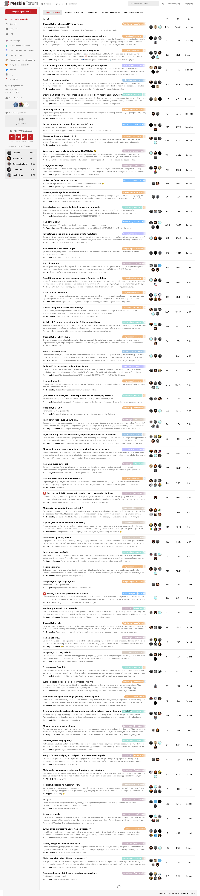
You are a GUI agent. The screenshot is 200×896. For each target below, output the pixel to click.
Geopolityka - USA (52, 407)
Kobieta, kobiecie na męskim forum (61, 785)
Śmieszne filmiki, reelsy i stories (60, 180)
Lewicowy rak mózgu (54, 109)
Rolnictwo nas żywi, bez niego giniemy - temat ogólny (71, 696)
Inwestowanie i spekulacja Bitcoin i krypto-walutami (70, 234)
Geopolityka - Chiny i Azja (56, 337)
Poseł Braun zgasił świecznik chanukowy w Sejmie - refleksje (75, 278)
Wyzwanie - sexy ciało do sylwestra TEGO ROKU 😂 (69, 151)
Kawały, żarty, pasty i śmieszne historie (67, 593)
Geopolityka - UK (52, 623)
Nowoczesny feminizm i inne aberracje (63, 307)
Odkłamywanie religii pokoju (57, 740)
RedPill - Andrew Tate (54, 351)
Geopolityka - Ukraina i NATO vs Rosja (63, 24)
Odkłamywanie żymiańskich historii (61, 192)
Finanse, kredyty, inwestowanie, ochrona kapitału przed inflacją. (76, 449)
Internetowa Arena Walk (55, 552)
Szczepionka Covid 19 (54, 667)
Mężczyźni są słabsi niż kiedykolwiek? (63, 508)
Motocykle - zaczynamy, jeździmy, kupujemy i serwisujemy (73, 770)
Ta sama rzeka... (51, 637)
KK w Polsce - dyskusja (55, 292)
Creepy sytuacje (51, 814)
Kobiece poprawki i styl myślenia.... (61, 608)
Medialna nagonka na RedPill (57, 885)
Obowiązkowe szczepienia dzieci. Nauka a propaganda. (72, 207)
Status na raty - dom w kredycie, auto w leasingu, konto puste (75, 65)
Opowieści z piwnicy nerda (57, 537)
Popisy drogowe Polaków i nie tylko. (62, 843)
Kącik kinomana (51, 263)
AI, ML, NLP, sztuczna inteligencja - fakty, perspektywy (71, 322)
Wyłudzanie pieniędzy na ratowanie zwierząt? (67, 829)
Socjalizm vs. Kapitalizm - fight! (59, 248)
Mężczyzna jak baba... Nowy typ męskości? (65, 858)
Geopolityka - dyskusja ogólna (59, 581)
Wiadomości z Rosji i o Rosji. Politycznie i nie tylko (69, 682)
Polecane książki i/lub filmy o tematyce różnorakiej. (70, 873)
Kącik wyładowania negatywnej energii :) (64, 522)
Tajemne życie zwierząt (55, 464)
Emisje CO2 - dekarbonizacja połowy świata (65, 366)
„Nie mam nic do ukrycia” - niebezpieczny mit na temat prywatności (78, 395)
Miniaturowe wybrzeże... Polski (59, 726)
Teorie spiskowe (52, 567)
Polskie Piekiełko (52, 381)
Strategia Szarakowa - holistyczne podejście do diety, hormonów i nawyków (82, 95)
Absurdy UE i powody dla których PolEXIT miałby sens (71, 50)
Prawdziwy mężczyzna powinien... (60, 420)
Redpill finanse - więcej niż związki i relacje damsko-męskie (74, 755)
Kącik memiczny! (52, 222)
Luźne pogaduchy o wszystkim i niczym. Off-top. (68, 124)
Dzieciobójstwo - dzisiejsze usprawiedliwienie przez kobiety (74, 36)
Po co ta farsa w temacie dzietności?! (62, 478)
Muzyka (47, 799)
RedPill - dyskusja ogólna (56, 80)
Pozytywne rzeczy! (53, 165)
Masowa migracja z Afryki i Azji (59, 136)
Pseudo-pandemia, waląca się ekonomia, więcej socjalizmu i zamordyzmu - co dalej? (87, 711)
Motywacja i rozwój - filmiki (57, 652)
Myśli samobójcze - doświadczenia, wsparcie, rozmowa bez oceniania (79, 434)
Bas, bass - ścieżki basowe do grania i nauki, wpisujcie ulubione (80, 493)
